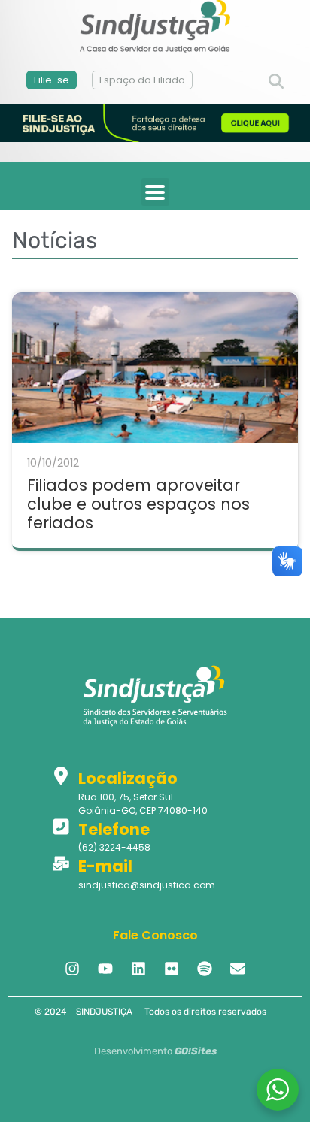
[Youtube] (105, 969)
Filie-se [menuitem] (51, 80)
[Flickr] (172, 969)
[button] (276, 82)
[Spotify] (205, 969)
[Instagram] (72, 969)
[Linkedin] (138, 969)
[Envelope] (238, 969)
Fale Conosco (155, 935)
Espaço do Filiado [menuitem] (142, 80)
